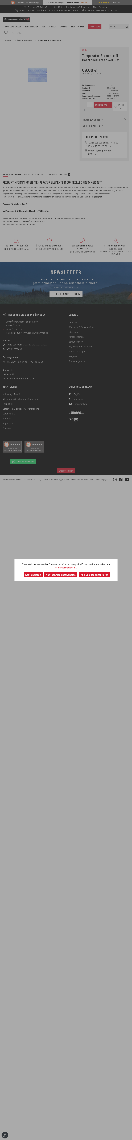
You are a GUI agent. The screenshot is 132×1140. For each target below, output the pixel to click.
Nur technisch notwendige (61, 574)
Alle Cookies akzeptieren (94, 574)
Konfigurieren (33, 574)
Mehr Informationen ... (66, 567)
